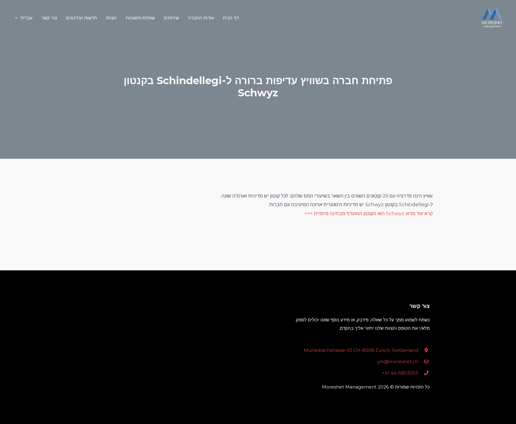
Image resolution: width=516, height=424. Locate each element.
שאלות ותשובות (140, 18)
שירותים (171, 18)
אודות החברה (201, 18)
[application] (18, 17)
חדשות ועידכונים (81, 18)
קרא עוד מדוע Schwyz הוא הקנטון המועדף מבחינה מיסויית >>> (369, 213)
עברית (27, 18)
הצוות (111, 18)
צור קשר (49, 18)
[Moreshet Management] (492, 17)
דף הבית (231, 18)
